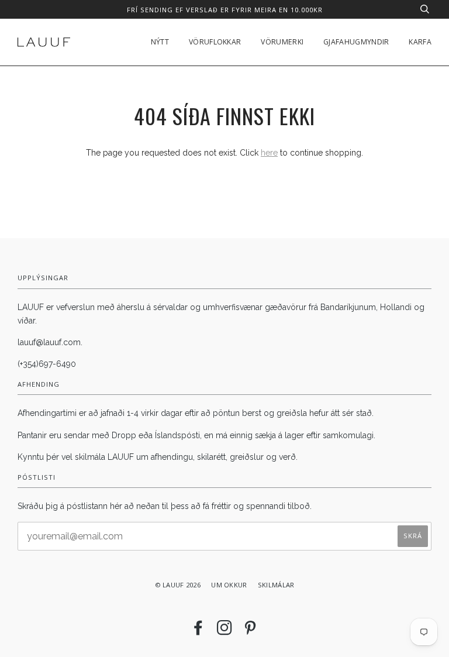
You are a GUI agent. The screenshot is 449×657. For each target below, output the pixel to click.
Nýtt (160, 42)
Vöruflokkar (215, 42)
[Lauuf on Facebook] (198, 631)
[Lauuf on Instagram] (224, 631)
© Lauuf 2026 (178, 584)
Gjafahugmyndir (356, 42)
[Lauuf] (44, 42)
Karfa (420, 42)
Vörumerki (282, 42)
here (269, 152)
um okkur (229, 584)
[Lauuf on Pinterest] (250, 631)
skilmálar (276, 584)
